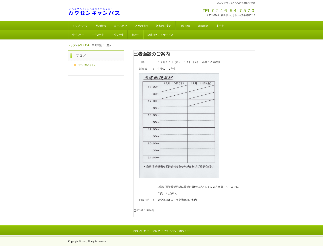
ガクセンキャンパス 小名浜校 (94, 11)
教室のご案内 (164, 25)
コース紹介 (120, 25)
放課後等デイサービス (160, 34)
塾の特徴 (101, 25)
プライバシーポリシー (177, 231)
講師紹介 (203, 25)
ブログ (81, 55)
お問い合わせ (141, 231)
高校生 (135, 34)
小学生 (220, 25)
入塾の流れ (141, 25)
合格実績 (184, 25)
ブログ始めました (87, 65)
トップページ (80, 25)
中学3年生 (118, 34)
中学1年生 (78, 34)
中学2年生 (98, 34)
